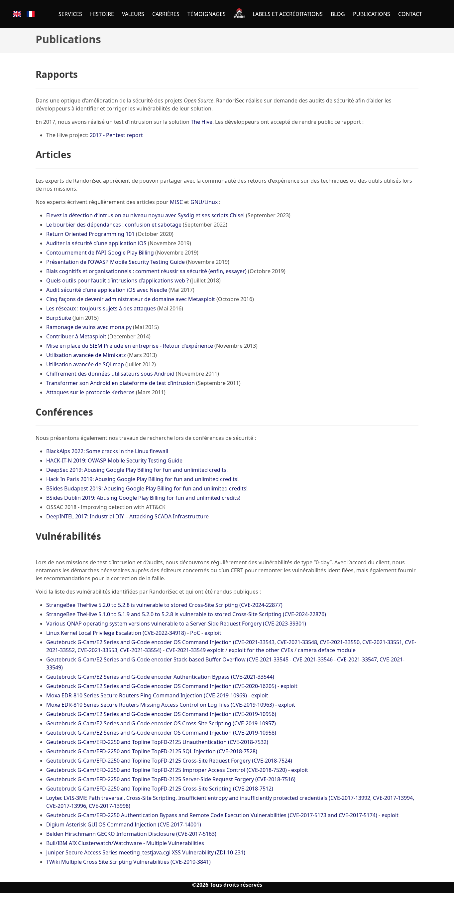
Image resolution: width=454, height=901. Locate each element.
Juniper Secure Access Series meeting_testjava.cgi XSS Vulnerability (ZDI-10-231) (145, 852)
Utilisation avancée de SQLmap (85, 364)
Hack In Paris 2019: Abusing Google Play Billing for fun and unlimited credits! (142, 479)
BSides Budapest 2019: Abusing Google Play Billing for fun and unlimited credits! (147, 488)
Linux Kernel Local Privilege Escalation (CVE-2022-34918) (116, 632)
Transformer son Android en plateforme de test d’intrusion (120, 383)
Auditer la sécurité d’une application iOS (96, 243)
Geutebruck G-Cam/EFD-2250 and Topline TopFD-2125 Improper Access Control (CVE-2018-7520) (166, 770)
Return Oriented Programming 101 (90, 234)
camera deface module (327, 650)
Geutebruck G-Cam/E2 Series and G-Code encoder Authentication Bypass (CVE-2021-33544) (160, 676)
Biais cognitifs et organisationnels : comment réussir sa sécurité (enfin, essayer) (146, 271)
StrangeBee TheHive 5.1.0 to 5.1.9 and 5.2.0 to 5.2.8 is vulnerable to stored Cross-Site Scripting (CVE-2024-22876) (186, 614)
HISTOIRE (102, 14)
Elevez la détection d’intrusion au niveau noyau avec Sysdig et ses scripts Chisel (145, 215)
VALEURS (133, 14)
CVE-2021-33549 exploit (195, 650)
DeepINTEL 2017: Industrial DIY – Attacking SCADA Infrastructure (127, 516)
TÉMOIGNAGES (206, 14)
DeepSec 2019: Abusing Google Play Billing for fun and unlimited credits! (137, 469)
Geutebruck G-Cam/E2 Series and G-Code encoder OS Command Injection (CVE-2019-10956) (161, 714)
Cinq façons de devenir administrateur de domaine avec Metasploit (130, 299)
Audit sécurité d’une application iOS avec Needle (106, 289)
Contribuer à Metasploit (76, 336)
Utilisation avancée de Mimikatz (86, 355)
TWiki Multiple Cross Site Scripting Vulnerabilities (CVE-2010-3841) (128, 861)
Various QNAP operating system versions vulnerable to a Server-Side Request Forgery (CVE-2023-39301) (176, 623)
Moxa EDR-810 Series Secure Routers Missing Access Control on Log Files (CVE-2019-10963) (160, 704)
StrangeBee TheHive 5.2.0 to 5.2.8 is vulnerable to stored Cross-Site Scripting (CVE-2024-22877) (164, 605)
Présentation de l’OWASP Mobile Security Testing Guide (115, 262)
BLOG (338, 14)
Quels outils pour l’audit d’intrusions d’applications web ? (117, 280)
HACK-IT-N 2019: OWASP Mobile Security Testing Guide (114, 460)
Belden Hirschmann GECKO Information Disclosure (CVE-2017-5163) (131, 833)
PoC (195, 632)
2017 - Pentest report (116, 135)
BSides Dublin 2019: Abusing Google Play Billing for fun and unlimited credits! (143, 497)
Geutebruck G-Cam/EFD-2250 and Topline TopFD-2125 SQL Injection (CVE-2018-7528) (151, 751)
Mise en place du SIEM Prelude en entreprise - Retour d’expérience (129, 345)
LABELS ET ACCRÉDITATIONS (288, 14)
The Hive (201, 121)
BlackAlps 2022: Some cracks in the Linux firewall (107, 451)
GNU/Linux (204, 202)
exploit (212, 632)
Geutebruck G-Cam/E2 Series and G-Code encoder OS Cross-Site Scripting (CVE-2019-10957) (161, 723)
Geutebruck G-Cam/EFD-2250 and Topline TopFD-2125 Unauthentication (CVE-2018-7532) (157, 742)
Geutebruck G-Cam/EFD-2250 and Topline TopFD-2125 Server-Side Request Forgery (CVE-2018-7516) (170, 779)
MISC (176, 202)
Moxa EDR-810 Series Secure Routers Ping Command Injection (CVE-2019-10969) (146, 695)
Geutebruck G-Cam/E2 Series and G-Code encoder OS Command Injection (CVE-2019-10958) (161, 732)
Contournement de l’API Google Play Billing (100, 252)
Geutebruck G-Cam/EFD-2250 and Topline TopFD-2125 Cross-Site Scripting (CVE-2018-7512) (159, 788)
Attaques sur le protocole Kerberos (90, 392)
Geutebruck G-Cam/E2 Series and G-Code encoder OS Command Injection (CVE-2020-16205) (161, 686)
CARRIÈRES (165, 14)
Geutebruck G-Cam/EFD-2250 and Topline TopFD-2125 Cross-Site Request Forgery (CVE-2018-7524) (169, 760)
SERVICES (70, 14)
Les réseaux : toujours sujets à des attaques (101, 308)
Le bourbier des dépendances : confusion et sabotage (113, 224)
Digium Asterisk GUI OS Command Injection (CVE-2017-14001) (123, 824)
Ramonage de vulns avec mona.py (89, 327)
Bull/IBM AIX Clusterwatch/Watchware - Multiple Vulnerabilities (125, 843)
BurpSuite (58, 317)
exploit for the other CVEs (261, 650)
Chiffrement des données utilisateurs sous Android (110, 373)
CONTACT (410, 14)
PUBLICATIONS (371, 14)
